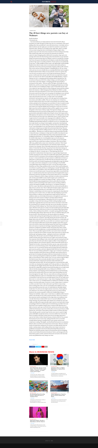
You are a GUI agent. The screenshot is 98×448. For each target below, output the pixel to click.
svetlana (32, 423)
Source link (32, 339)
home (52, 440)
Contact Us (47, 440)
